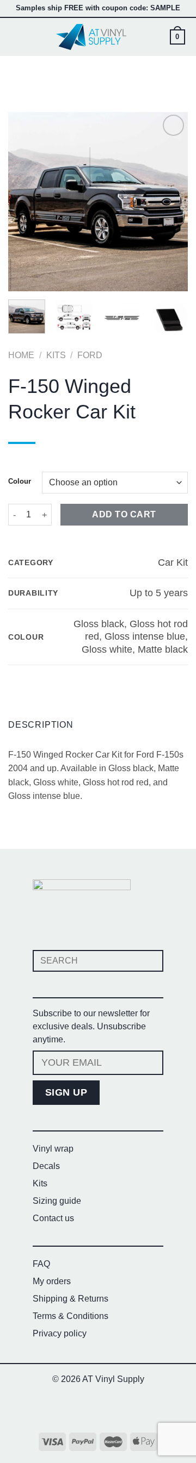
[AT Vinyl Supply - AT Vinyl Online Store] (91, 37)
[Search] (158, 37)
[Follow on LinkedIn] (118, 1408)
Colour (19, 481)
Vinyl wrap (53, 1148)
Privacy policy (60, 1333)
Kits (56, 355)
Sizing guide (57, 1200)
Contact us (53, 1218)
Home (21, 355)
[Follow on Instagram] (98, 1408)
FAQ (41, 1263)
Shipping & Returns (70, 1298)
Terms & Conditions (70, 1316)
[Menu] (17, 37)
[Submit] (150, 960)
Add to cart (124, 514)
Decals (46, 1166)
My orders (52, 1281)
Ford (89, 355)
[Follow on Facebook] (77, 1408)
